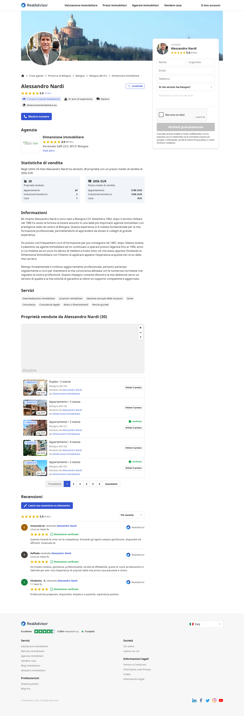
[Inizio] (22, 75)
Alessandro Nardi (72, 389)
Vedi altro (49, 150)
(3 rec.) (48, 93)
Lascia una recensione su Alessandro (49, 505)
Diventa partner (30, 683)
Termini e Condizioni (134, 664)
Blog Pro (25, 688)
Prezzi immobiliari (115, 5)
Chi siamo (128, 646)
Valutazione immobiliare (81, 5)
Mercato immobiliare (32, 651)
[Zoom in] (140, 327)
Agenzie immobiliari (145, 5)
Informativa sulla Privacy (137, 669)
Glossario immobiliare (33, 670)
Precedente (54, 483)
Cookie (127, 674)
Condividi (137, 86)
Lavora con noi (131, 651)
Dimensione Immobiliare (125, 75)
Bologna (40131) (98, 75)
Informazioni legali (133, 679)
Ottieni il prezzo (133, 387)
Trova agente (36, 75)
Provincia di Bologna (59, 75)
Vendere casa (173, 5)
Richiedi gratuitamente (185, 127)
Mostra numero (38, 116)
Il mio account (210, 5)
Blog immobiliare (30, 665)
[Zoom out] (140, 332)
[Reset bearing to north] (140, 337)
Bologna (80, 75)
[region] (83, 348)
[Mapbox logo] (29, 370)
